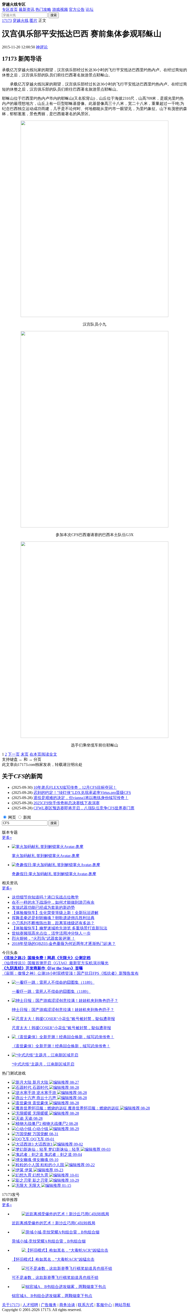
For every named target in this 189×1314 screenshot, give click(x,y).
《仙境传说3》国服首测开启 (26, 963)
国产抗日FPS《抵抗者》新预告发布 (108, 973)
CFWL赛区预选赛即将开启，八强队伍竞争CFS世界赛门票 (83, 808)
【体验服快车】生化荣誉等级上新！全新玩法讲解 (55, 913)
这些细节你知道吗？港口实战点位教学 (45, 897)
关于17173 (11, 1305)
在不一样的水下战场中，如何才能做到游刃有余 (53, 902)
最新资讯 (26, 9)
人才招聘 (30, 1305)
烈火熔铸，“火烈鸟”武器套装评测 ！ (43, 938)
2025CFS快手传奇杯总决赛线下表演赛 (66, 803)
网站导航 (122, 1305)
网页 (12, 817)
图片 (33, 20)
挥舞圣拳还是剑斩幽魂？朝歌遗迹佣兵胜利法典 (53, 918)
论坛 (90, 9)
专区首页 (10, 9)
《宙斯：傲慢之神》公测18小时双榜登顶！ (39, 973)
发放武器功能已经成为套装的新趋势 (43, 907)
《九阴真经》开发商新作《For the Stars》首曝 (42, 968)
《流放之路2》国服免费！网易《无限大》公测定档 (46, 958)
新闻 (27, 817)
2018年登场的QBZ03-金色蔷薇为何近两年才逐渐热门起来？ (64, 943)
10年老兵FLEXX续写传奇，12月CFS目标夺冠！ (75, 787)
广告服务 (49, 1305)
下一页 (14, 754)
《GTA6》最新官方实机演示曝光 (80, 963)
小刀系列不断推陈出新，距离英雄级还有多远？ (53, 923)
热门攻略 (43, 9)
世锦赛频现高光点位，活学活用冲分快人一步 (51, 933)
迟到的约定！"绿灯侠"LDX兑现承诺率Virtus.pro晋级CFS (82, 792)
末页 (25, 754)
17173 (7, 20)
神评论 (42, 47)
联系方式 (86, 1305)
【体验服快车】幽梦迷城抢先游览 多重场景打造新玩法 (59, 928)
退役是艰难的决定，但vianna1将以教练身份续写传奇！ (80, 798)
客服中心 (104, 1305)
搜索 (53, 15)
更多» (7, 837)
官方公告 (77, 9)
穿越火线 (21, 20)
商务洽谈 (67, 1305)
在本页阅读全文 (43, 754)
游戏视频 (60, 9)
